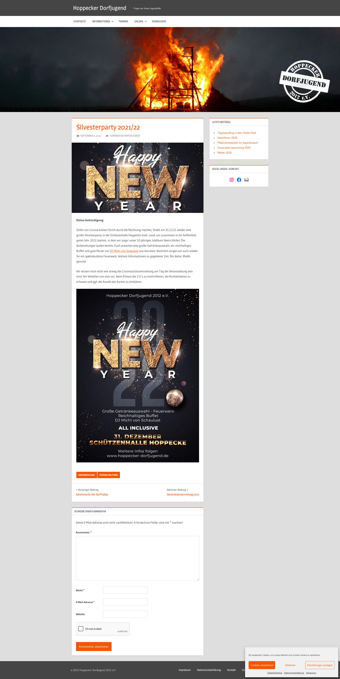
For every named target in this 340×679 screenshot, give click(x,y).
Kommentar (84, 532)
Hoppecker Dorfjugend (99, 7)
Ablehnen (290, 665)
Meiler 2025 (225, 152)
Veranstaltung (108, 475)
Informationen (101, 21)
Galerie (138, 21)
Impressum (311, 672)
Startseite (79, 21)
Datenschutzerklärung (294, 672)
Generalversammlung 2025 (234, 147)
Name (80, 590)
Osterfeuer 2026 (227, 137)
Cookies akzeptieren (262, 665)
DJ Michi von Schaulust (124, 251)
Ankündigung (86, 475)
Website (80, 614)
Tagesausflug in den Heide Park (237, 132)
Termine (123, 21)
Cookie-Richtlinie (274, 672)
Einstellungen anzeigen (320, 665)
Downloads (159, 21)
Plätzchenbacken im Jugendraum (238, 142)
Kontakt (231, 670)
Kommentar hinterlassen (125, 135)
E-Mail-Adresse (85, 602)
